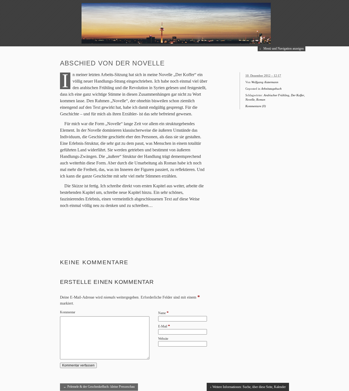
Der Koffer (297, 95)
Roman (260, 99)
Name (162, 313)
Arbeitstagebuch (271, 88)
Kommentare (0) (255, 106)
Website (163, 339)
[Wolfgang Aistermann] (174, 42)
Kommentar (67, 312)
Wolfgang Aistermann (264, 82)
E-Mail (162, 326)
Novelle (250, 99)
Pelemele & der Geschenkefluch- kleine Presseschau (99, 387)
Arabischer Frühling (276, 95)
